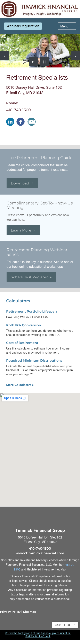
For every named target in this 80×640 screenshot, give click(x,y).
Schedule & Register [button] (29, 277)
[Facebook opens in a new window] (20, 122)
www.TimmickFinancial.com (40, 553)
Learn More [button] (21, 230)
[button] (67, 26)
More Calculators (20, 385)
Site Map (29, 612)
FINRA (68, 565)
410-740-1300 (18, 110)
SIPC (17, 569)
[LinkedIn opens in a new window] (10, 122)
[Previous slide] (4, 55)
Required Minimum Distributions (34, 361)
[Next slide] (75, 55)
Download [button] (20, 183)
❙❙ (44, 61)
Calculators (18, 300)
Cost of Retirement (22, 343)
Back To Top (63, 624)
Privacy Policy (10, 612)
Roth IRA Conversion (23, 325)
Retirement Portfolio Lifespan (31, 311)
